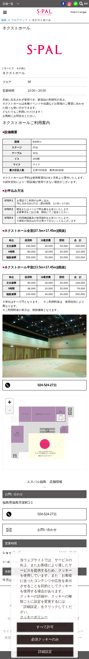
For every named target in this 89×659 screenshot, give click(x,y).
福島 (4, 20)
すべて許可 (45, 627)
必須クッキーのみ (45, 639)
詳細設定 (45, 652)
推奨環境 (10, 637)
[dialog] (44, 605)
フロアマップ (19, 20)
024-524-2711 (47, 385)
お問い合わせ (47, 529)
